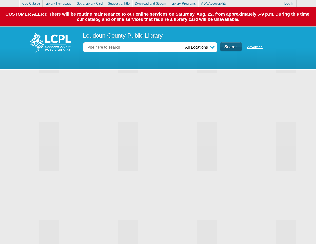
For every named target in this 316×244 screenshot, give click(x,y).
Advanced (255, 47)
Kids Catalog (31, 3)
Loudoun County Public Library (123, 35)
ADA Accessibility (214, 3)
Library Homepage (58, 3)
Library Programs (183, 3)
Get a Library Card (90, 3)
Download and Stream (150, 3)
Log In (289, 3)
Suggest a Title (119, 3)
